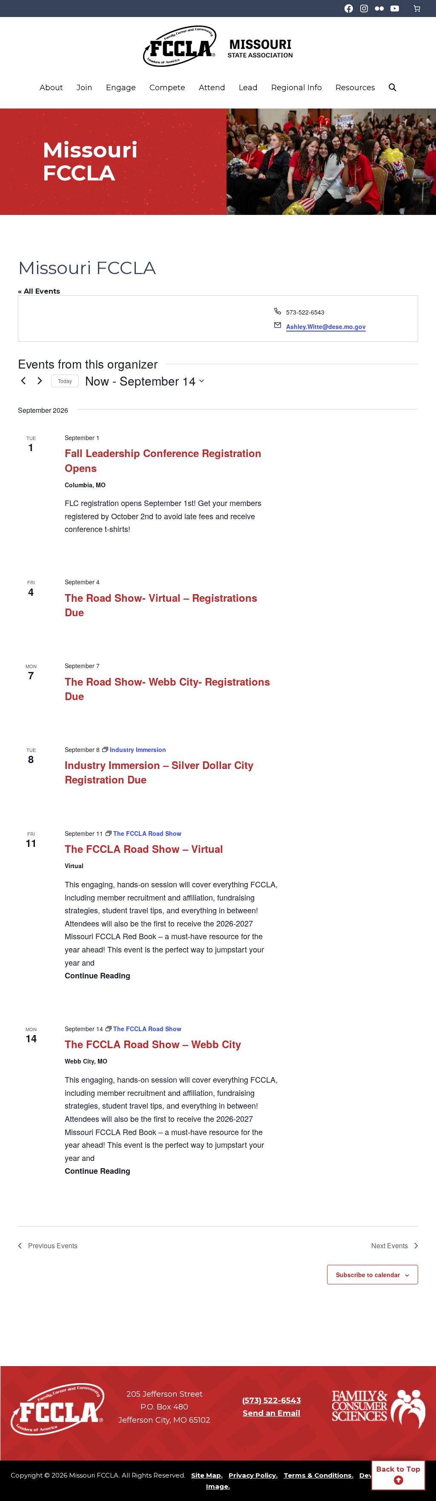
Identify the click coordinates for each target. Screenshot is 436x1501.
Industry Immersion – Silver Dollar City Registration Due (159, 772)
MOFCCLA (218, 46)
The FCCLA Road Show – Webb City (153, 1044)
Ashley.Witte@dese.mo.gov (326, 326)
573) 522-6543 (273, 1400)
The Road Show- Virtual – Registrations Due (161, 604)
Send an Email (271, 1413)
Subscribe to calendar (368, 1274)
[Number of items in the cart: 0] (416, 8)
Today (65, 380)
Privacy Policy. (253, 1475)
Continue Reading (97, 975)
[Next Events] (39, 381)
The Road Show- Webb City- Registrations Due (167, 688)
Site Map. (207, 1475)
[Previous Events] (23, 381)
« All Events (39, 291)
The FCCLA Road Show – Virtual (144, 848)
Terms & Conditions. (318, 1475)
